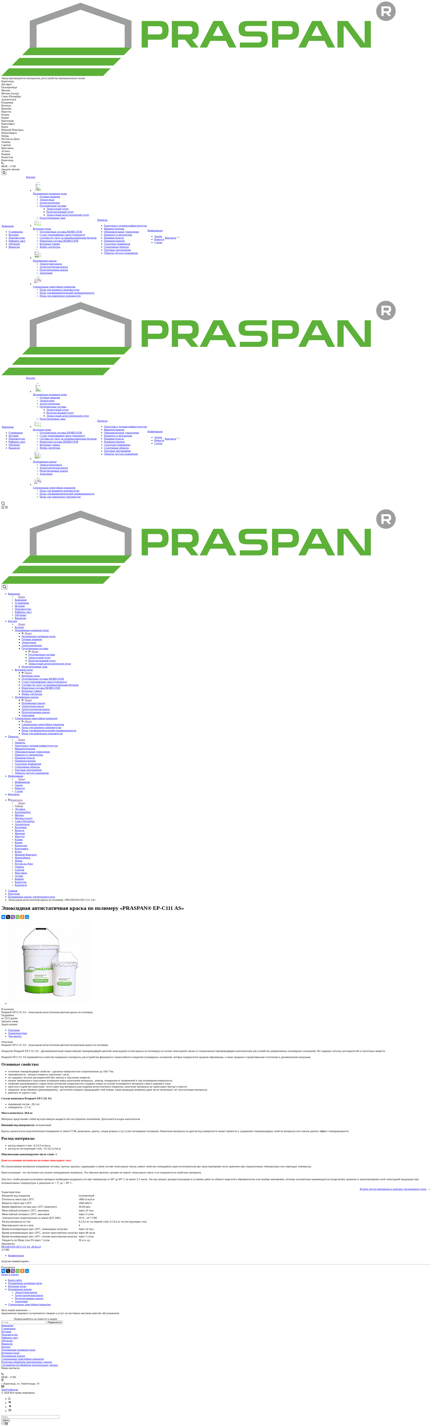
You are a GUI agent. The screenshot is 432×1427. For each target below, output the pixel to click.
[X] (8, 917)
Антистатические (50, 202)
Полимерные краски (45, 260)
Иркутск (20, 836)
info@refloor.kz (9, 1389)
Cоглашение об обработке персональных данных (29, 1365)
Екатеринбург (23, 812)
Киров (18, 842)
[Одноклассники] (22, 917)
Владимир (21, 827)
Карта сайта (15, 1280)
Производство (17, 237)
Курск (18, 851)
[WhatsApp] (18, 917)
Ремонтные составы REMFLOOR (59, 240)
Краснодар (21, 845)
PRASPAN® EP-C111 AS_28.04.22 (21, 1246)
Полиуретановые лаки (52, 217)
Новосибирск (22, 857)
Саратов (19, 869)
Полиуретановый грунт (60, 211)
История (13, 234)
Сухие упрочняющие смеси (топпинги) (62, 234)
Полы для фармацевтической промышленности (67, 292)
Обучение (14, 243)
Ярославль (21, 872)
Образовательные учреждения (121, 231)
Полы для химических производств (60, 295)
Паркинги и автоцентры (118, 234)
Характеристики (17, 1033)
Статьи (158, 242)
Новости (159, 239)
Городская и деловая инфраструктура (125, 225)
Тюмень (19, 866)
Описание (14, 1030)
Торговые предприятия (117, 250)
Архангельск (22, 824)
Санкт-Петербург (25, 821)
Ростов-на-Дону (24, 863)
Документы (14, 1036)
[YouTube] (9, 1410)
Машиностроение (114, 228)
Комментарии (16, 1255)
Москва (19, 815)
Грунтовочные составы (53, 205)
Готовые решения (50, 196)
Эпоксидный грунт (57, 208)
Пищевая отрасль (114, 237)
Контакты (170, 237)
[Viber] (13, 917)
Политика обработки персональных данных (26, 1362)
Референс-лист (17, 240)
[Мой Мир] (27, 917)
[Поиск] (4, 173)
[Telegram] (9, 1406)
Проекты (102, 219)
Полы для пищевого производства (59, 289)
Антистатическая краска (54, 266)
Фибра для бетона (50, 246)
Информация (155, 230)
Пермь (18, 860)
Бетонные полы (42, 228)
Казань (19, 839)
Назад (21, 596)
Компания (8, 226)
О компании (16, 231)
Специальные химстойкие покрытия (54, 286)
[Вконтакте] (9, 1402)
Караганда (21, 885)
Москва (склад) (23, 818)
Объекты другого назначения (121, 253)
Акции (158, 236)
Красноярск (21, 848)
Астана (19, 875)
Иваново (20, 833)
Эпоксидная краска (51, 263)
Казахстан (20, 882)
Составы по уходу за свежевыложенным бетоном (68, 237)
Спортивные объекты (116, 246)
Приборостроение (114, 240)
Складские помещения (117, 243)
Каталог (30, 177)
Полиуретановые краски (54, 269)
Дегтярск (20, 809)
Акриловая (46, 272)
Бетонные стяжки (50, 243)
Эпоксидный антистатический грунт (67, 214)
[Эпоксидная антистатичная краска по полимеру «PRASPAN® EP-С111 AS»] (49, 1003)
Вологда (19, 830)
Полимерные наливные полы (50, 193)
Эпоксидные (47, 199)
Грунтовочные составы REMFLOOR (61, 231)
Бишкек (19, 878)
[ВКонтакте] (3, 917)
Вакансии (14, 246)
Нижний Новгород (26, 854)
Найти (6, 1420)
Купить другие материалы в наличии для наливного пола (393, 1189)
